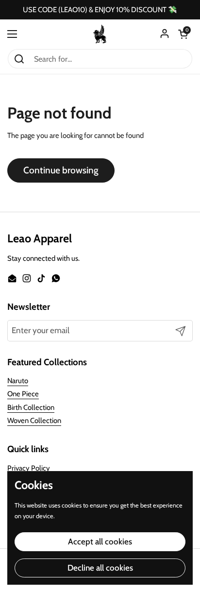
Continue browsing (61, 170)
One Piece (23, 393)
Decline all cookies (100, 568)
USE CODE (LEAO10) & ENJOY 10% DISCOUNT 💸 (100, 10)
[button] (183, 34)
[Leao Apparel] (100, 34)
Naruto (17, 380)
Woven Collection (34, 420)
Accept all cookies (100, 541)
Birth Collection (30, 407)
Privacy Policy (28, 468)
